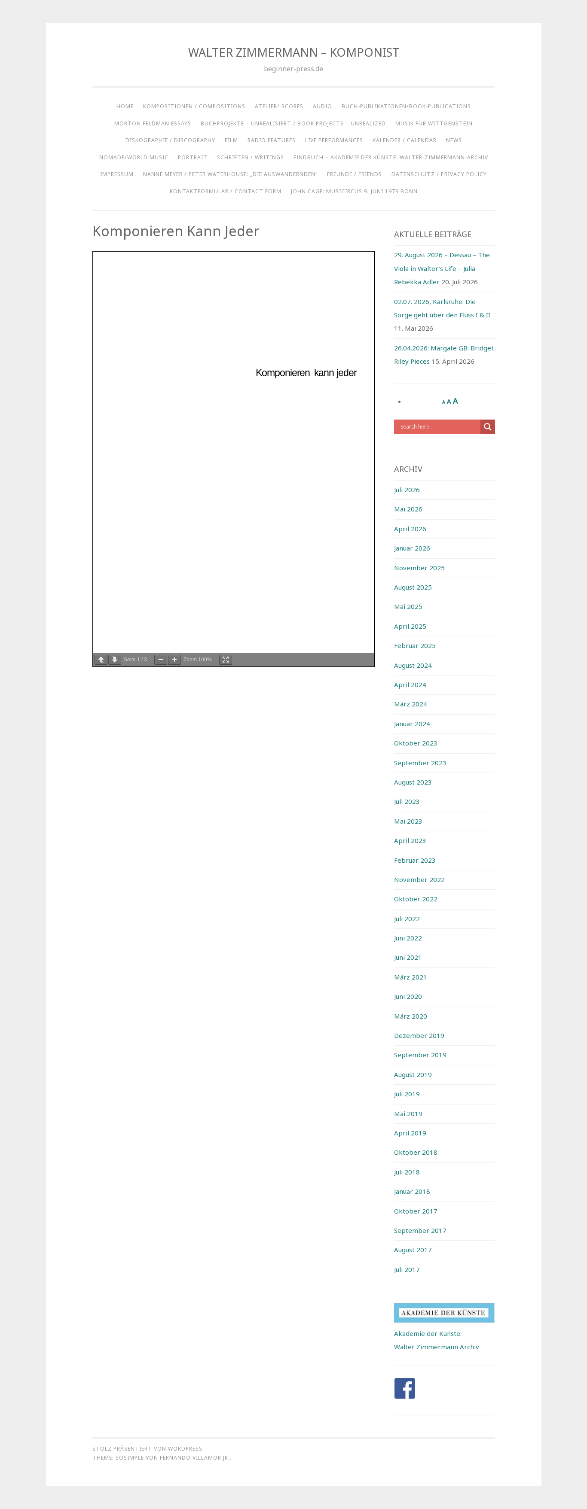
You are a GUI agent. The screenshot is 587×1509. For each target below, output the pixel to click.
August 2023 (413, 782)
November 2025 (419, 567)
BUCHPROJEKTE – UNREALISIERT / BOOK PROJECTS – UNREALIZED (293, 123)
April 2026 (410, 528)
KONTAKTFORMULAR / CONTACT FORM (225, 191)
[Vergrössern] (174, 660)
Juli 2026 (407, 489)
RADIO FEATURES (272, 140)
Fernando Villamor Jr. (195, 1457)
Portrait (193, 157)
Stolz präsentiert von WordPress (147, 1448)
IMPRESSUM (117, 174)
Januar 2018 (412, 1191)
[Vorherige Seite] (101, 660)
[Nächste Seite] (114, 660)
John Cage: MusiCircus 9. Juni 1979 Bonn (354, 191)
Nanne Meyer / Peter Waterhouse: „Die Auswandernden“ (230, 174)
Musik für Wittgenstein (434, 123)
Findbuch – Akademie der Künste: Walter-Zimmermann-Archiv (391, 157)
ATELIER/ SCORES (279, 106)
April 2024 (410, 684)
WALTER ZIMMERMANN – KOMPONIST (293, 52)
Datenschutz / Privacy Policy (439, 174)
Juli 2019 (407, 1093)
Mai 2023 (408, 821)
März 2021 (410, 977)
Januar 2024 (412, 723)
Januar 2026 (412, 548)
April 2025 (410, 626)
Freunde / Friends (354, 174)
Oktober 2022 (415, 898)
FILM (231, 140)
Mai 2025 (408, 606)
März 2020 (410, 1016)
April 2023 (410, 840)
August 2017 (413, 1249)
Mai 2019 (408, 1113)
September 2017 (420, 1230)
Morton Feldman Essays (152, 123)
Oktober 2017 (415, 1211)
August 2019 (413, 1074)
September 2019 (420, 1054)
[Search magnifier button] (487, 427)
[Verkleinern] (160, 660)
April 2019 (410, 1133)
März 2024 (410, 704)
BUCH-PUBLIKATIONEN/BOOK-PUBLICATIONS (406, 106)
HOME (125, 106)
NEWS (454, 140)
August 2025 (413, 587)
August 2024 (413, 665)
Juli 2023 (407, 801)
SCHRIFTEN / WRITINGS (250, 157)
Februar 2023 (415, 860)
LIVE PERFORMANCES (334, 140)
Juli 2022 (407, 918)
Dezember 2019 (419, 1035)
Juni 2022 (408, 938)
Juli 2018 (407, 1172)
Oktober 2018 (415, 1152)
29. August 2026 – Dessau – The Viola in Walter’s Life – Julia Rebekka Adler (442, 268)
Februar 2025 (415, 645)
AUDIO (322, 106)
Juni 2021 (408, 957)
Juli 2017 (407, 1269)
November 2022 (419, 879)
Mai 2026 (408, 509)
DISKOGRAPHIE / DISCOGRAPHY (170, 140)
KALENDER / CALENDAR (405, 140)
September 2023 (420, 762)
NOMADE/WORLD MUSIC (133, 157)
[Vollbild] (225, 660)
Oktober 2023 (415, 743)
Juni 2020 (408, 996)
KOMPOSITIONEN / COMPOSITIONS (194, 106)
